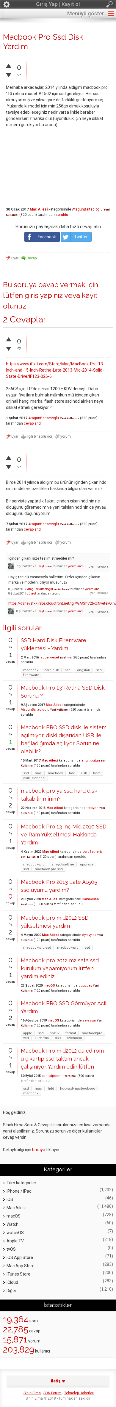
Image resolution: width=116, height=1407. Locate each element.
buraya (38, 1149)
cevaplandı (33, 423)
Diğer (11, 1290)
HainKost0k (90, 899)
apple (27, 1033)
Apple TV (15, 1241)
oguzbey (85, 985)
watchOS (15, 1232)
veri (26, 1038)
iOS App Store (20, 1257)
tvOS (11, 1249)
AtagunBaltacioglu (87, 209)
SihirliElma (32, 1393)
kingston (83, 670)
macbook (30, 670)
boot (96, 773)
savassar (89, 1020)
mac (38, 773)
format (70, 1033)
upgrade (86, 864)
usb (84, 773)
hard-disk (51, 670)
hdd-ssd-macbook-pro (77, 1088)
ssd (67, 670)
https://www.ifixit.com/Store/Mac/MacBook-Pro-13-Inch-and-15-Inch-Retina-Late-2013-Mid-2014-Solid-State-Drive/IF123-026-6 (55, 370)
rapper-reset (49, 657)
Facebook (47, 236)
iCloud (12, 1282)
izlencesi (74, 1038)
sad (99, 670)
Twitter (81, 236)
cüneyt (39, 566)
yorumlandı (76, 566)
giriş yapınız (44, 295)
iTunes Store (18, 1274)
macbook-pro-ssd (49, 869)
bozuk (54, 1033)
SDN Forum (52, 1393)
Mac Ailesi (39, 209)
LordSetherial (93, 852)
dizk (58, 1038)
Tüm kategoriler (21, 1182)
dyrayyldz (89, 935)
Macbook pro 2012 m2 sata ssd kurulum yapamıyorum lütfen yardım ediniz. (60, 968)
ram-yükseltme (62, 864)
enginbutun (90, 760)
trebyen (92, 808)
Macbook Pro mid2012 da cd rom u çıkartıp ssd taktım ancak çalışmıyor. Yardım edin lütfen (62, 1059)
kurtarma (42, 1038)
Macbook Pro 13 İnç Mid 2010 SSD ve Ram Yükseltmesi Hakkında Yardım (63, 834)
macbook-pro (34, 864)
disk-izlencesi (34, 778)
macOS (49, 985)
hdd (72, 773)
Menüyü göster (85, 13)
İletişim (58, 1381)
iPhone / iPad (19, 1191)
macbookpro (92, 1033)
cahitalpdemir (53, 1076)
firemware (31, 675)
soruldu (62, 215)
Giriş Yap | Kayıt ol (58, 4)
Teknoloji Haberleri (79, 1393)
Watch (12, 1224)
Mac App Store (21, 1265)
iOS (10, 1199)
